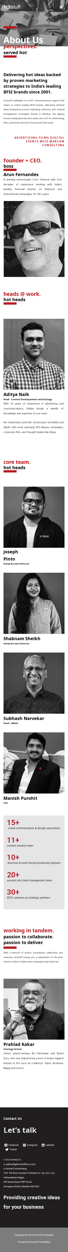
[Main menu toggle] (61, 6)
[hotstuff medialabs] (12, 7)
